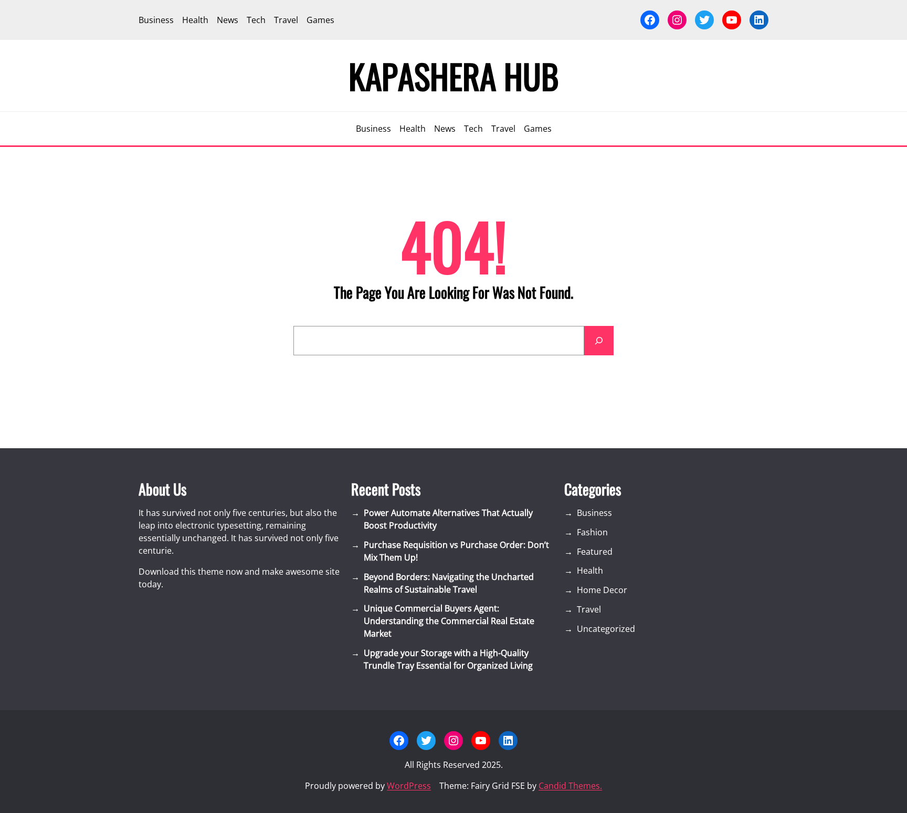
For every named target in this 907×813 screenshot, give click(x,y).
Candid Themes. (570, 785)
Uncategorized (606, 629)
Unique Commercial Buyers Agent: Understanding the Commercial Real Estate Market (449, 621)
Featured (595, 551)
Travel (589, 609)
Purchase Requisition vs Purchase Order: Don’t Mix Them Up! (456, 551)
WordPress (409, 785)
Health (590, 570)
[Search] (599, 340)
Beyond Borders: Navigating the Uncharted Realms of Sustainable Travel (449, 583)
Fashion (592, 532)
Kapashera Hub (454, 75)
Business (594, 513)
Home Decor (602, 590)
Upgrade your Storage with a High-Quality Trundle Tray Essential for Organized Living (448, 659)
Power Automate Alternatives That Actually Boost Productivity (448, 519)
